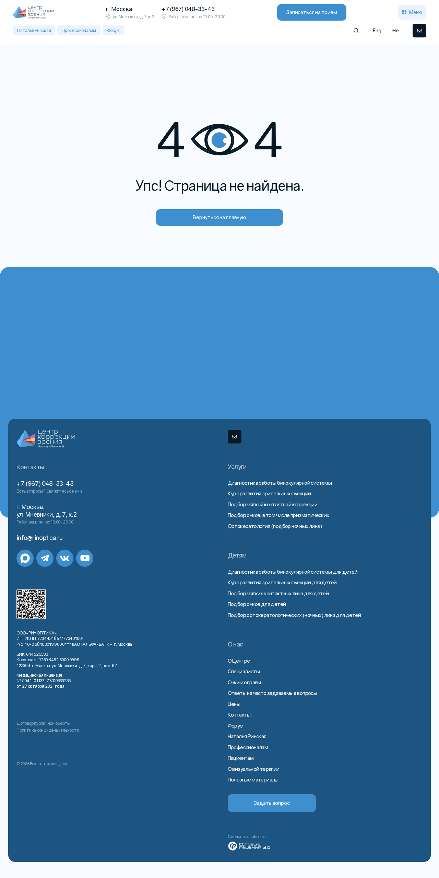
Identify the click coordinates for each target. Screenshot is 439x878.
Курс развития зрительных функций (269, 493)
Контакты (239, 714)
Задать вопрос (272, 803)
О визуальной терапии (254, 769)
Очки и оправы (244, 682)
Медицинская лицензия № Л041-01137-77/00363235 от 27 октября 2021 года (43, 680)
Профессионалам (79, 30)
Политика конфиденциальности (47, 730)
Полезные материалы (253, 779)
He (395, 30)
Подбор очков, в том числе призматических (278, 515)
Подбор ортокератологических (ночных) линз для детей (294, 615)
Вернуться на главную (219, 217)
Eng (377, 30)
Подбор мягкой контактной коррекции (273, 504)
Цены (234, 704)
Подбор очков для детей (257, 604)
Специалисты (244, 671)
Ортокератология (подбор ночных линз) (275, 526)
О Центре (239, 660)
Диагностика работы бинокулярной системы (280, 483)
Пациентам (241, 758)
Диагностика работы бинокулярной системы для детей (293, 572)
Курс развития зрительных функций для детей (282, 582)
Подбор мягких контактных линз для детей (278, 593)
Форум (113, 30)
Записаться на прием (311, 12)
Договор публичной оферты (43, 723)
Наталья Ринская (34, 30)
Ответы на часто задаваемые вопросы (272, 693)
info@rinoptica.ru (39, 537)
